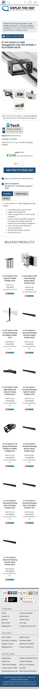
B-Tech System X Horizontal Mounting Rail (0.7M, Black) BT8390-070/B (29, 390)
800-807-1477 (10, 186)
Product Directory (26, 661)
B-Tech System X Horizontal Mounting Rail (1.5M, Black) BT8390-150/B (10, 504)
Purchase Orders (25, 640)
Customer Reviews (26, 613)
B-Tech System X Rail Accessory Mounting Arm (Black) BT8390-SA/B (9, 334)
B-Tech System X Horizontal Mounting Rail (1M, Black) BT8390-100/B (29, 447)
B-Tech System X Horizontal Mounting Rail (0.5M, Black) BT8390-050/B (29, 334)
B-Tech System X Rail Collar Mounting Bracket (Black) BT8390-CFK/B (29, 279)
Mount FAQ (6, 661)
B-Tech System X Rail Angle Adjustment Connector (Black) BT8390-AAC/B (9, 390)
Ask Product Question (24, 186)
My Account (6, 623)
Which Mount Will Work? (28, 671)
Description (7, 194)
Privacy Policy (24, 619)
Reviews (6, 198)
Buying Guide (6, 658)
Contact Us (5, 616)
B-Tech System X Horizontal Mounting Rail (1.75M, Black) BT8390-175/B (29, 504)
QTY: (15, 164)
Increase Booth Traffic (9, 668)
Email (7, 188)
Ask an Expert (6, 637)
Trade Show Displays (9, 665)
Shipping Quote (7, 647)
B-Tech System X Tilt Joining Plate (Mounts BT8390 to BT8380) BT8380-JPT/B (9, 447)
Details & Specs (21, 194)
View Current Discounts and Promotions (19, 178)
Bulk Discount (24, 637)
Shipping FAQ (6, 626)
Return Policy (24, 616)
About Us (5, 619)
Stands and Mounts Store (28, 658)
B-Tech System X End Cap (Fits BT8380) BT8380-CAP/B (9, 278)
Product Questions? (26, 647)
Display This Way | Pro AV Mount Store (15, 23)
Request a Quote (8, 644)
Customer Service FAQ (27, 626)
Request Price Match (27, 644)
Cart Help (23, 623)
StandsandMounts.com (10, 671)
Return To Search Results (14, 36)
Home (4, 613)
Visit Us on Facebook (27, 665)
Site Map (23, 668)
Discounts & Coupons (9, 640)
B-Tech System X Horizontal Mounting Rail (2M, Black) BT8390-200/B (10, 561)
